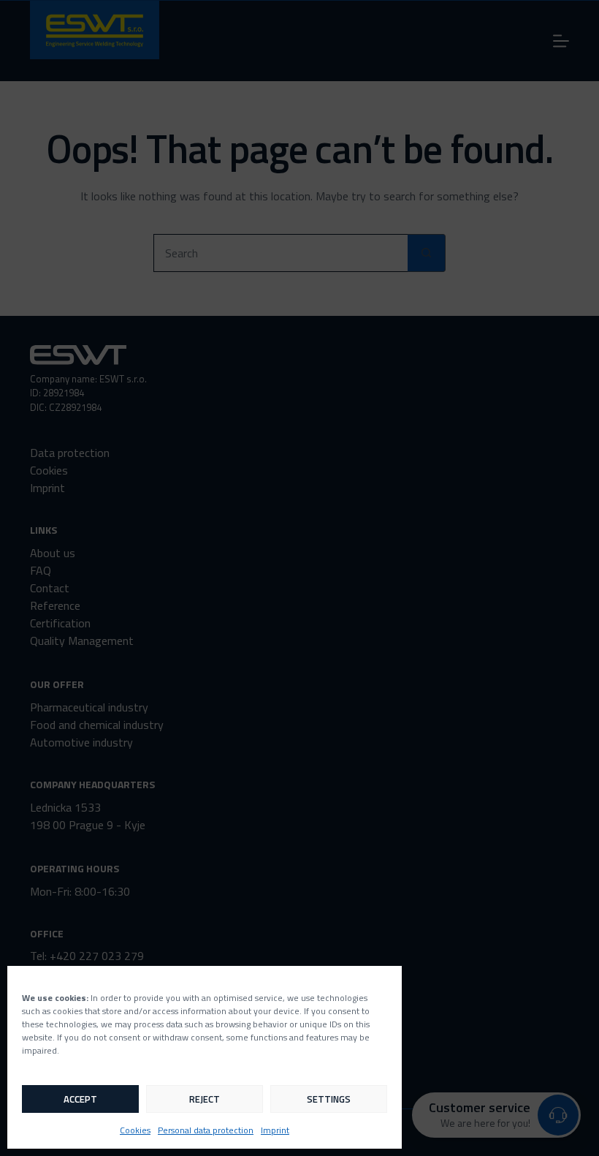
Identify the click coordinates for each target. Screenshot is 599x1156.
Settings (329, 1099)
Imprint (275, 1130)
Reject (204, 1099)
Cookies (135, 1130)
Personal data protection (205, 1130)
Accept (80, 1099)
